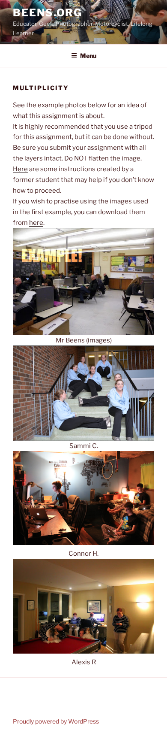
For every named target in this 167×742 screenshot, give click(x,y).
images (99, 340)
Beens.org (47, 12)
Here (20, 169)
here (36, 223)
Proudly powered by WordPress (56, 721)
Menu (88, 55)
